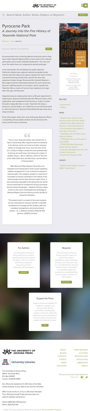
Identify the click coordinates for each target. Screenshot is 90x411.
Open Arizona (81, 350)
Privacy (62, 374)
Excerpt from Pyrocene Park (71, 155)
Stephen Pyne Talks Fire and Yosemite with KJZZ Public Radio (71, 119)
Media (85, 366)
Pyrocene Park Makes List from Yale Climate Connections (73, 151)
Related (63, 99)
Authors (83, 353)
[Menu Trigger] (82, 5)
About (63, 350)
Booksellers (81, 356)
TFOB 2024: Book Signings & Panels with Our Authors (71, 145)
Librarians (82, 362)
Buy (48, 49)
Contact (62, 356)
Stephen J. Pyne (8, 41)
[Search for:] (45, 15)
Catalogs (61, 366)
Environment (65, 104)
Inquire (23, 272)
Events (62, 160)
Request (66, 282)
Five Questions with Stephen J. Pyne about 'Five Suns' (72, 129)
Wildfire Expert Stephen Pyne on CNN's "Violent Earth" (72, 166)
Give (45, 325)
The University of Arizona (51, 409)
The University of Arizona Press (44, 5)
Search (83, 15)
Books (63, 353)
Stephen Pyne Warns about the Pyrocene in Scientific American (71, 124)
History (63, 107)
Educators (82, 359)
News (61, 112)
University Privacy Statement (77, 374)
